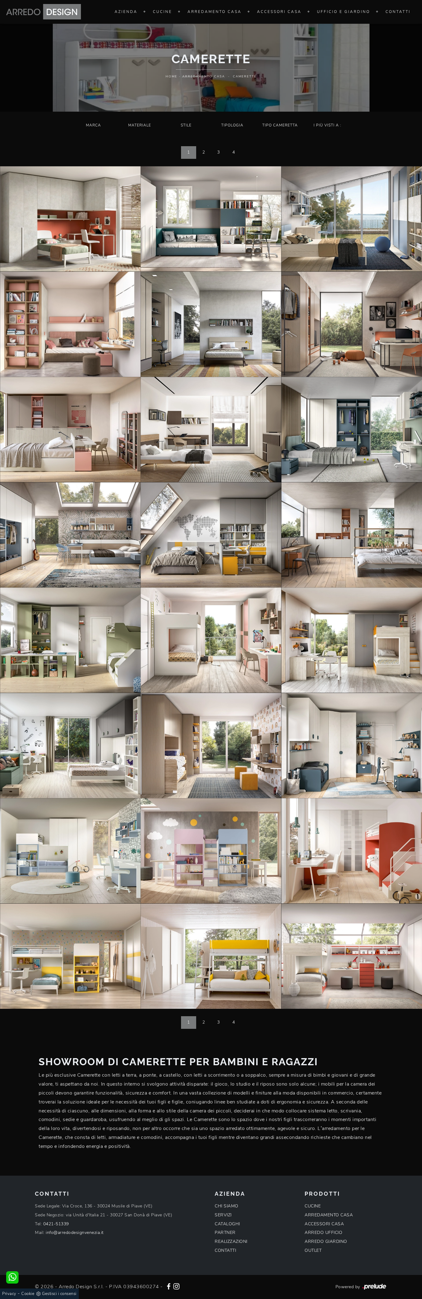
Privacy (9, 1294)
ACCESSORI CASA (324, 1224)
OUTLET (313, 1250)
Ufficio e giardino (343, 11)
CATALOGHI (227, 1224)
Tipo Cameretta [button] (280, 125)
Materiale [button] (139, 125)
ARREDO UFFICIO (323, 1232)
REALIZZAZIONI (231, 1241)
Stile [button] (186, 125)
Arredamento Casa (215, 11)
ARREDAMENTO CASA (329, 1215)
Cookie (27, 1294)
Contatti (398, 11)
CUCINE (313, 1206)
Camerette (245, 76)
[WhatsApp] (12, 1277)
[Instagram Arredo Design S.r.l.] (176, 1285)
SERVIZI (223, 1215)
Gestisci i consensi (59, 1294)
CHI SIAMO (226, 1206)
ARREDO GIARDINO (326, 1241)
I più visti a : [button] (327, 125)
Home (171, 76)
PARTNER (225, 1232)
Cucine (162, 11)
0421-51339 (56, 1224)
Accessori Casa (279, 11)
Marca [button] (93, 125)
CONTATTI (225, 1250)
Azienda (126, 11)
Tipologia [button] (232, 125)
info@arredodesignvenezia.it (75, 1232)
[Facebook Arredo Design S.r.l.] (169, 1285)
